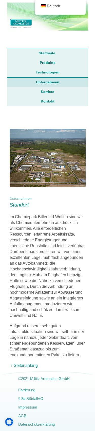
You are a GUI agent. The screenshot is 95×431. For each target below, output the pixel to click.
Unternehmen (47, 82)
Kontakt (47, 101)
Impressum (27, 407)
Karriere (47, 92)
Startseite (47, 53)
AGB (22, 416)
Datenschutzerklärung (36, 424)
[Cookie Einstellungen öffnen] (9, 424)
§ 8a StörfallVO (30, 398)
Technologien (48, 72)
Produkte (47, 63)
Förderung (26, 390)
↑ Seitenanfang (24, 365)
